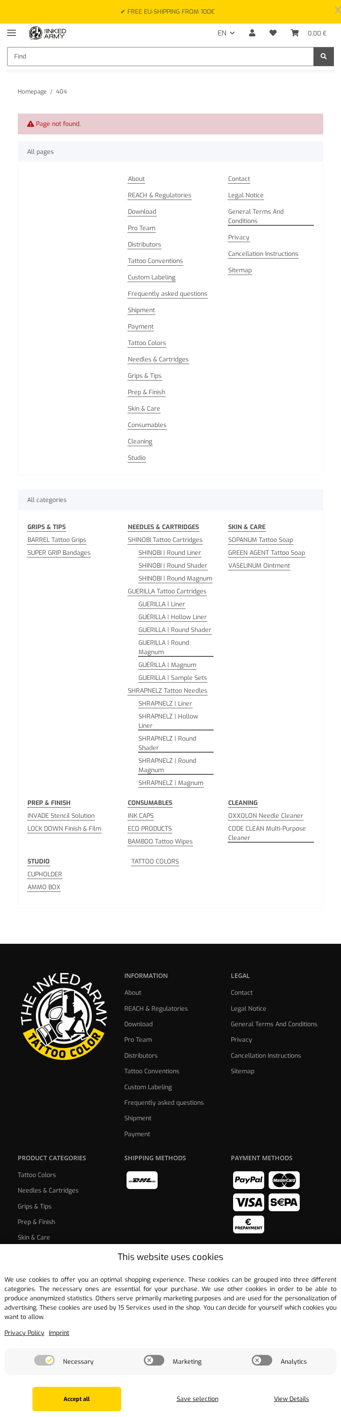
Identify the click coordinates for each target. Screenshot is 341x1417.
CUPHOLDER (45, 874)
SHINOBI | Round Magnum (175, 578)
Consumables (147, 425)
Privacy (239, 237)
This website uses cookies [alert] (170, 1257)
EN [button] (222, 33)
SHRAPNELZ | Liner (165, 703)
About (136, 179)
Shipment (141, 310)
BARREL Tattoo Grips (57, 540)
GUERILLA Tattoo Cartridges (167, 591)
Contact (239, 179)
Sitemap (240, 270)
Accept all (76, 1399)
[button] (252, 33)
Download (142, 212)
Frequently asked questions (167, 294)
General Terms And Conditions (256, 216)
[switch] (44, 1360)
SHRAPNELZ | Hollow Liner (168, 721)
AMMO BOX (44, 887)
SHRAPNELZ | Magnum (171, 783)
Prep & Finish (146, 392)
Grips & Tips (145, 376)
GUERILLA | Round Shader (175, 630)
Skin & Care (144, 408)
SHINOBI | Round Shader (173, 565)
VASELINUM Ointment (259, 565)
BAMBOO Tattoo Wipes (160, 841)
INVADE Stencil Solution (61, 816)
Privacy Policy (24, 1333)
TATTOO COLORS (155, 861)
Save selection (197, 1399)
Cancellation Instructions (263, 254)
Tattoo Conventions (155, 261)
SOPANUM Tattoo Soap (260, 540)
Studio (137, 458)
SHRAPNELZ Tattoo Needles (167, 691)
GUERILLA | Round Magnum (164, 647)
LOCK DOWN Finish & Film (64, 828)
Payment (141, 326)
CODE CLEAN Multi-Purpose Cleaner (267, 833)
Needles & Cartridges (158, 359)
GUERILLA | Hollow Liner (173, 617)
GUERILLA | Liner (162, 604)
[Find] (323, 56)
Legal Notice (246, 195)
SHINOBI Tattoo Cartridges (165, 540)
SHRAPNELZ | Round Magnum (167, 765)
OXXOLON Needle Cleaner (265, 816)
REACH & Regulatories (159, 195)
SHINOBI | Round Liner (170, 553)
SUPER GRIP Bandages (59, 553)
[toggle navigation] (11, 29)
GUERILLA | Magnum (167, 665)
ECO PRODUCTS (150, 828)
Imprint (59, 1333)
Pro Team (141, 228)
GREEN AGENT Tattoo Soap (266, 553)
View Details (291, 1399)
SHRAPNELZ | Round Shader (167, 743)
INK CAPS (141, 816)
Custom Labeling (151, 277)
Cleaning (140, 441)
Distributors (144, 244)
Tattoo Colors (147, 343)
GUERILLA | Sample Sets (173, 678)
